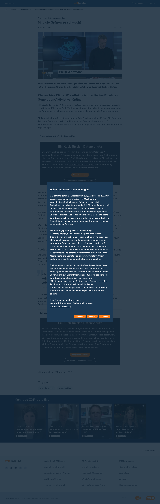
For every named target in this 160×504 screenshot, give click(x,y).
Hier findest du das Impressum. (65, 300)
